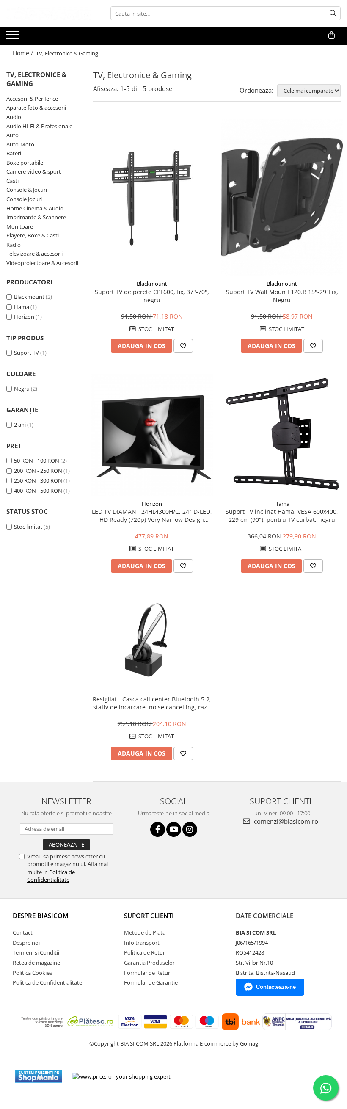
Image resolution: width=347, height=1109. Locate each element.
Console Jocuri (24, 199)
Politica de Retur (144, 952)
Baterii (14, 153)
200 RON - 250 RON (38, 470)
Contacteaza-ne (276, 987)
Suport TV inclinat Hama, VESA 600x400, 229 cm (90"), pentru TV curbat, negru (282, 516)
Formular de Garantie (151, 982)
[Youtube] (173, 829)
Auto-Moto (20, 144)
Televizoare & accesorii (34, 253)
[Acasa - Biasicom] (48, 13)
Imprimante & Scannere (36, 217)
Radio (13, 244)
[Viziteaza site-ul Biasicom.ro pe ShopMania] (38, 1076)
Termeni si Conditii (36, 952)
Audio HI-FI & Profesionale (39, 126)
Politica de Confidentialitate (51, 875)
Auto (12, 135)
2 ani (20, 424)
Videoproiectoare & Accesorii (42, 263)
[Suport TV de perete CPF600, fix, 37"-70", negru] (152, 197)
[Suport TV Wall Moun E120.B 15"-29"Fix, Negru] (282, 197)
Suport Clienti (149, 915)
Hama (21, 307)
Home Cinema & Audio (34, 208)
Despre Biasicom (41, 915)
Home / (24, 53)
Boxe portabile (24, 162)
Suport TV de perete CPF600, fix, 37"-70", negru (152, 296)
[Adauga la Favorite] (183, 346)
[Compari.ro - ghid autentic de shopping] (208, 1076)
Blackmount (29, 297)
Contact (23, 932)
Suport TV (26, 352)
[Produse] (13, 37)
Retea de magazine (36, 962)
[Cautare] (333, 13)
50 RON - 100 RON (36, 460)
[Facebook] (157, 829)
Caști (12, 181)
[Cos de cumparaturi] (331, 35)
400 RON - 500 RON (38, 490)
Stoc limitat (28, 526)
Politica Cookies (32, 973)
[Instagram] (189, 829)
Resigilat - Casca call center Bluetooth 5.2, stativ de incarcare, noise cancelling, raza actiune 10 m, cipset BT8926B (152, 703)
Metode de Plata (144, 932)
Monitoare (19, 226)
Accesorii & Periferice (32, 98)
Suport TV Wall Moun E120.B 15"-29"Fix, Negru (282, 296)
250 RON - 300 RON (38, 480)
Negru (22, 388)
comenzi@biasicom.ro (285, 821)
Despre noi (26, 942)
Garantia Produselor (149, 962)
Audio (13, 117)
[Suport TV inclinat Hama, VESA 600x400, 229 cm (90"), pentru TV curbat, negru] (282, 435)
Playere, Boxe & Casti (32, 235)
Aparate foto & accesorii (36, 107)
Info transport (142, 942)
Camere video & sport (33, 171)
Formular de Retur (147, 973)
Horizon (24, 316)
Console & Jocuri (26, 189)
